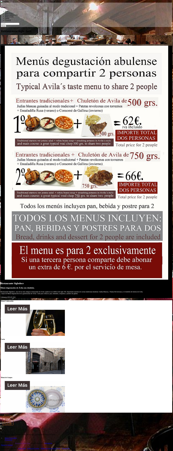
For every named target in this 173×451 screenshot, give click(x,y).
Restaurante (8, 440)
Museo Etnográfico (11, 438)
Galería (7, 18)
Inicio (6, 11)
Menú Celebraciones (11, 15)
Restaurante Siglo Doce (22, 443)
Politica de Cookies (33, 448)
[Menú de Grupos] (33, 412)
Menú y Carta (9, 16)
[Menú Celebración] (33, 335)
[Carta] (33, 373)
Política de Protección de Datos (50, 448)
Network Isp (48, 443)
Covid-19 (8, 20)
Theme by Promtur (7, 445)
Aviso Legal (22, 448)
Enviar (3, 26)
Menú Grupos (9, 13)
